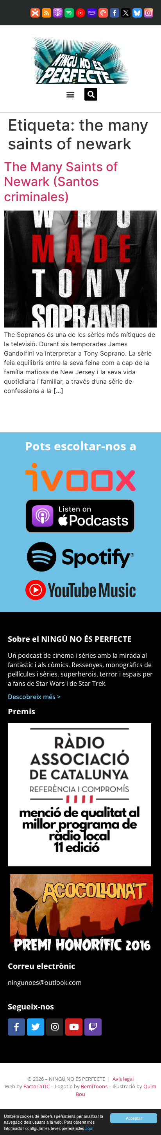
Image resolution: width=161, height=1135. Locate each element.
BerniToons (94, 1086)
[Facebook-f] (16, 1027)
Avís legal (123, 1078)
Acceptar (134, 1118)
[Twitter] (35, 1027)
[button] (70, 94)
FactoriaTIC (36, 1086)
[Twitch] (93, 1027)
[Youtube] (73, 1027)
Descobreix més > (34, 696)
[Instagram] (54, 1027)
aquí (89, 1128)
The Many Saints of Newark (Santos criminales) (61, 181)
